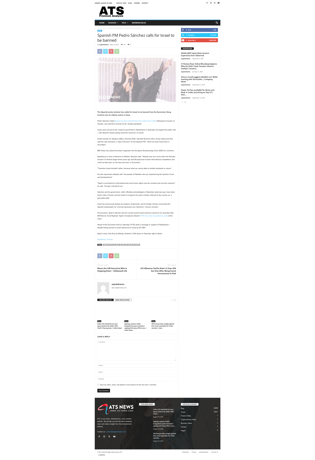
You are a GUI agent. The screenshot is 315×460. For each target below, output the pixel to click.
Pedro (123, 245)
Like (214, 30)
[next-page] (175, 300)
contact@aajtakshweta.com (116, 432)
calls (112, 245)
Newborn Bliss (139, 23)
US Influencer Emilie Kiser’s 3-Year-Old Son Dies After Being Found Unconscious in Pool (158, 271)
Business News (186, 423)
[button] (216, 23)
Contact (145, 3)
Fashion (112, 23)
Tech (124, 23)
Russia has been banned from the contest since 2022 (135, 121)
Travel (183, 412)
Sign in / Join (121, 3)
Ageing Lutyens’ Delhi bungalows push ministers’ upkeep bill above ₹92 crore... (164, 423)
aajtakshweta (104, 44)
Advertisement (203, 452)
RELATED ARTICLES (105, 300)
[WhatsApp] (116, 51)
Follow (213, 35)
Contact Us (214, 452)
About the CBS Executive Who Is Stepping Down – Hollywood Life (112, 269)
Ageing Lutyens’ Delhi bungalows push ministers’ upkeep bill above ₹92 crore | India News (135, 327)
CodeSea (101, 455)
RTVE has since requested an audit (154, 216)
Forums (137, 3)
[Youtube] (218, 3)
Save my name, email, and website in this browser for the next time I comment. (128, 385)
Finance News (186, 416)
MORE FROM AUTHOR (122, 300)
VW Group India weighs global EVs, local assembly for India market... (164, 435)
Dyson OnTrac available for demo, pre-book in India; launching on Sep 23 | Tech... (198, 92)
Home (101, 23)
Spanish (136, 245)
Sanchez (129, 245)
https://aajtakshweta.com (119, 287)
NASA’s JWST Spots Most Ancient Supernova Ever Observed (195, 54)
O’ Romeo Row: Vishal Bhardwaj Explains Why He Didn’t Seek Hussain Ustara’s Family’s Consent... (199, 66)
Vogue (183, 431)
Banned (105, 245)
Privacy (194, 452)
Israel (117, 245)
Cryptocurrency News (188, 419)
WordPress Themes (105, 239)
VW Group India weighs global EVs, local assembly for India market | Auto (162, 326)
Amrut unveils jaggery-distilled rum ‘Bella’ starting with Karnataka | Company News (199, 79)
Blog (130, 3)
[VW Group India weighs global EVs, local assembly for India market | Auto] (163, 313)
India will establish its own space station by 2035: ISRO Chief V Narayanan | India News (109, 326)
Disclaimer (185, 452)
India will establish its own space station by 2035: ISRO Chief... (163, 411)
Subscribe (212, 40)
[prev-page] (172, 300)
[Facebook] (207, 3)
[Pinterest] (111, 51)
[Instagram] (210, 3)
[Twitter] (214, 3)
